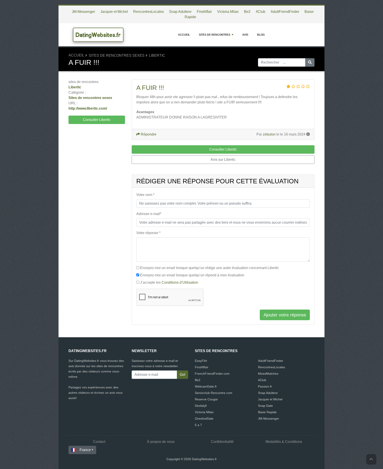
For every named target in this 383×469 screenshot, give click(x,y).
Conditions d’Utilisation (180, 282)
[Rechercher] (310, 62)
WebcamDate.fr (206, 386)
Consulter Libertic (97, 120)
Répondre (148, 134)
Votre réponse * (148, 233)
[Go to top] (371, 459)
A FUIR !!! (150, 87)
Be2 (247, 12)
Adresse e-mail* (148, 214)
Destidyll (201, 405)
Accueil (184, 34)
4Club (260, 12)
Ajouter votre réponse (285, 314)
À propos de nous (161, 442)
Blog (261, 34)
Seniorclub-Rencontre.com (213, 393)
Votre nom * (145, 195)
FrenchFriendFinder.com (212, 373)
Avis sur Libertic (223, 159)
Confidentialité (222, 442)
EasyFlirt (201, 360)
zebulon (269, 134)
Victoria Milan (228, 12)
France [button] (85, 450)
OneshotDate (204, 418)
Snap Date (265, 405)
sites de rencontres (214, 34)
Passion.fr (265, 386)
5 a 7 (198, 425)
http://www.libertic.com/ (87, 108)
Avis (245, 34)
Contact (99, 442)
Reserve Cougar (206, 399)
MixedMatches (268, 373)
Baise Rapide (267, 412)
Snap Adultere (180, 12)
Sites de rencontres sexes (117, 55)
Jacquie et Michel (114, 12)
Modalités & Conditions (284, 442)
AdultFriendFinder (285, 12)
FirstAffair (204, 12)
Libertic (157, 55)
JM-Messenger (83, 12)
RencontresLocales (148, 12)
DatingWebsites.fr (98, 34)
